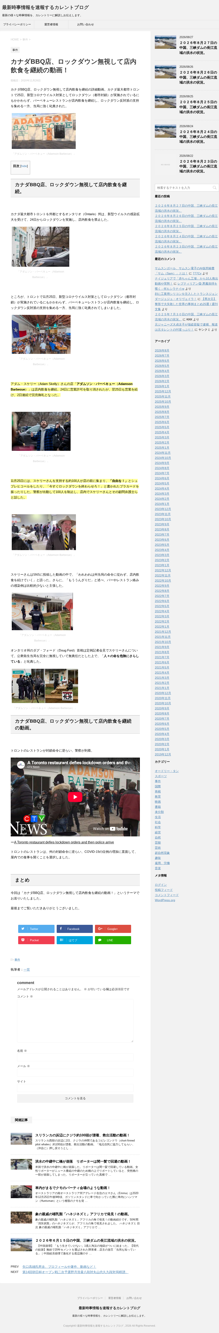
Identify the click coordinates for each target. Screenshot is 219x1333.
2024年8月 (162, 468)
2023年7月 (162, 534)
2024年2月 (162, 498)
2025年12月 (163, 391)
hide (24, 166)
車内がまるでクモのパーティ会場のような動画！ (73, 1188)
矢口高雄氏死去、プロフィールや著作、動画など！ (59, 1266)
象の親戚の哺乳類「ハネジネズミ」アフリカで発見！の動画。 (83, 1214)
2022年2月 (162, 621)
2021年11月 (163, 636)
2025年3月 (162, 437)
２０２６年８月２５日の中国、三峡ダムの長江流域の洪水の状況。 (198, 107)
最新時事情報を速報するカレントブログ (45, 7)
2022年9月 (162, 585)
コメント (25, 996)
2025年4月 (162, 432)
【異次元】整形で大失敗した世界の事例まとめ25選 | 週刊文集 (186, 304)
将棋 (158, 791)
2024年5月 (162, 483)
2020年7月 (162, 718)
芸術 (158, 847)
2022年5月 (162, 606)
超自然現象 (162, 853)
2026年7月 (162, 355)
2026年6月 (162, 360)
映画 (158, 801)
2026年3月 (162, 376)
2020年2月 (162, 744)
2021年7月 (162, 657)
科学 (158, 827)
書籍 (158, 806)
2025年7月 (162, 417)
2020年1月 (162, 749)
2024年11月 (163, 452)
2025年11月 (163, 396)
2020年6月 (162, 723)
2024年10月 (163, 458)
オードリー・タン (167, 771)
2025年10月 (163, 401)
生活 (158, 817)
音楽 (158, 868)
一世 (27, 969)
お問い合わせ (85, 24)
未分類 (159, 812)
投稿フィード (164, 890)
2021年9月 (162, 647)
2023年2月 (162, 560)
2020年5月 (162, 729)
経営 (158, 832)
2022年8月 (162, 590)
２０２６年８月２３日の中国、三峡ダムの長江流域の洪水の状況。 (198, 166)
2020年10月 (163, 703)
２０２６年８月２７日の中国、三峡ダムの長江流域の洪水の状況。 (198, 48)
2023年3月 (162, 555)
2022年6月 (162, 601)
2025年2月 (162, 442)
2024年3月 (162, 493)
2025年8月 (162, 412)
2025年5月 (162, 427)
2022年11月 (163, 575)
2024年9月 (162, 463)
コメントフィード (167, 895)
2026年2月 (162, 381)
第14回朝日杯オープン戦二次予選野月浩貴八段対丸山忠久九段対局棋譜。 (75, 1272)
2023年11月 (163, 514)
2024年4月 (162, 488)
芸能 (158, 842)
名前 (22, 1050)
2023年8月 (162, 529)
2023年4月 (162, 550)
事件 (17, 959)
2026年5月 (162, 365)
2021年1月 (162, 688)
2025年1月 (162, 447)
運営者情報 (51, 24)
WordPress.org (165, 900)
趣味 (158, 858)
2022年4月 (162, 611)
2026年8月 (162, 350)
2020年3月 (162, 739)
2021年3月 (162, 677)
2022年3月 (162, 616)
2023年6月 (162, 539)
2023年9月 (162, 524)
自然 (158, 837)
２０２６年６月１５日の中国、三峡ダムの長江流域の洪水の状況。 (86, 1240)
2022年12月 (163, 570)
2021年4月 (162, 672)
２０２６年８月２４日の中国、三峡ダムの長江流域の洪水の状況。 (198, 137)
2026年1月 (162, 386)
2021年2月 (162, 683)
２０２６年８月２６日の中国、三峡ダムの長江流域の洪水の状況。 (198, 77)
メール (23, 1066)
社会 (158, 822)
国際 (158, 786)
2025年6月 (162, 422)
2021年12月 (163, 631)
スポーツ (161, 776)
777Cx (197, 273)
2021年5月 (162, 667)
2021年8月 (162, 652)
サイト (21, 1081)
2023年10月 (163, 519)
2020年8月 (162, 713)
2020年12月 (163, 693)
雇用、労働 (162, 863)
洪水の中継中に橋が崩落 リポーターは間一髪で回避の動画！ (83, 1161)
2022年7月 (162, 596)
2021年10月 (163, 642)
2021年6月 (162, 662)
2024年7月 (162, 473)
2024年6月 (162, 478)
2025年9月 (162, 406)
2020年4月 (162, 734)
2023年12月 (163, 509)
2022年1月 (162, 626)
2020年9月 (162, 708)
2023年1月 (162, 565)
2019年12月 (163, 754)
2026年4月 (162, 371)
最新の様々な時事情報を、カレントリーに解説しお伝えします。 (109, 1315)
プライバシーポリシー (17, 24)
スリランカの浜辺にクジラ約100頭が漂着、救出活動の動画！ (82, 1135)
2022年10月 (163, 580)
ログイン (161, 884)
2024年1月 (162, 504)
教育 (158, 796)
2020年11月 (163, 698)
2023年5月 (162, 544)
